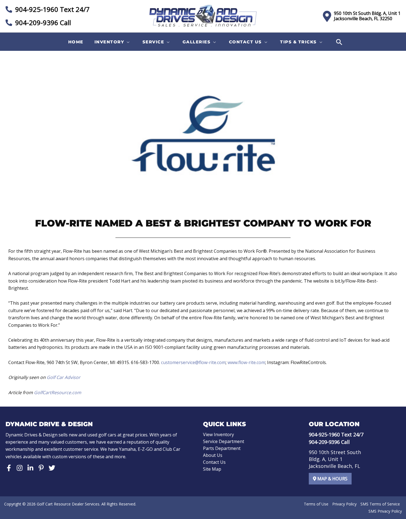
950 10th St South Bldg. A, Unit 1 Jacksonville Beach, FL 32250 (367, 16)
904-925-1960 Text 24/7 (52, 9)
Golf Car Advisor (63, 377)
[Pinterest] (41, 468)
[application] (127, 42)
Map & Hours (331, 479)
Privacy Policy (344, 504)
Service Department (223, 441)
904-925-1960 (324, 434)
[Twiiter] (52, 468)
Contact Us (214, 462)
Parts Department (222, 448)
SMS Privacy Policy (385, 511)
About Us (212, 455)
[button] (113, 42)
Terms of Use (316, 504)
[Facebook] (9, 468)
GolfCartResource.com (57, 392)
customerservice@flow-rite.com (193, 362)
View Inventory (218, 434)
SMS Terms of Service (380, 504)
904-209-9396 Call (42, 22)
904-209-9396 (324, 442)
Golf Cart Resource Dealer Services (68, 504)
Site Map (212, 469)
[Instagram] (19, 468)
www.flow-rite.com (246, 362)
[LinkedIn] (30, 468)
